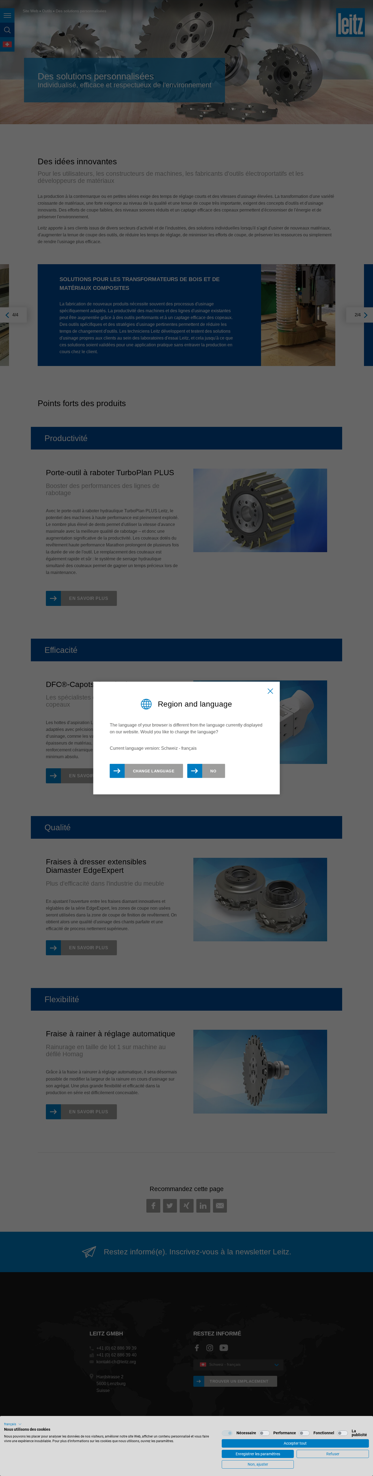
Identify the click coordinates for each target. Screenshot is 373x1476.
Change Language (153, 771)
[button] (13, 1424)
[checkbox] (227, 1433)
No (213, 771)
